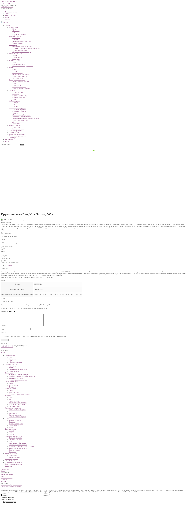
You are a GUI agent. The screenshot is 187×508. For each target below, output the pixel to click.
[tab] (95, 265)
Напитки (12, 67)
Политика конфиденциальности (11, 485)
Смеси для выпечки (19, 34)
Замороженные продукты (17, 108)
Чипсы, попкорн (17, 43)
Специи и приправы (15, 131)
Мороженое (16, 123)
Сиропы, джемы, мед (19, 95)
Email (3, 333)
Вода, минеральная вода (20, 76)
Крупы (14, 32)
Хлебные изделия (14, 101)
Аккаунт (7, 19)
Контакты (8, 17)
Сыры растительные (19, 87)
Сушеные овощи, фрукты (17, 134)
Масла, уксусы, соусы (16, 53)
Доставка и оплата (11, 12)
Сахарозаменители (18, 97)
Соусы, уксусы (17, 57)
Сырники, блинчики (19, 111)
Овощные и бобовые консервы (22, 46)
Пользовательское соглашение (11, 486)
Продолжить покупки (9, 502)
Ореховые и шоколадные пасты (22, 66)
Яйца (14, 83)
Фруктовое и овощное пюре (21, 41)
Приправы (15, 59)
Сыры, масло (16, 85)
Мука (14, 29)
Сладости (12, 90)
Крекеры (15, 102)
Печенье (15, 39)
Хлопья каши (16, 127)
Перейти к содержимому (9, 1)
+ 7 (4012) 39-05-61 (7, 7)
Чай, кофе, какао (17, 78)
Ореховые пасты (14, 60)
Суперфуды (12, 138)
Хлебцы (15, 106)
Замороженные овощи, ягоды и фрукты (25, 118)
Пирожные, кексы (18, 92)
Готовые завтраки (18, 129)
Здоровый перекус (15, 36)
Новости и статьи (10, 15)
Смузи (14, 71)
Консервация (13, 45)
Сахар (14, 99)
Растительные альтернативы (21, 116)
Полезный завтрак (15, 125)
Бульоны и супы (14, 132)
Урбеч (14, 62)
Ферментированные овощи (21, 52)
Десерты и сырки (18, 122)
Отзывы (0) (9, 265)
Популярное (9, 139)
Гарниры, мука (14, 27)
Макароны (15, 31)
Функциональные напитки (21, 74)
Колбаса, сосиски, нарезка (21, 88)
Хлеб (14, 104)
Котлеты (15, 113)
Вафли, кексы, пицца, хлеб (21, 120)
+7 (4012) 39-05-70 (7, 3)
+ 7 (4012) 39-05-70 (7, 347)
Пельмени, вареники (19, 109)
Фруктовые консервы (19, 50)
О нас (6, 14)
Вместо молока (17, 73)
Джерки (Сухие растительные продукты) (26, 48)
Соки (14, 69)
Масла (14, 55)
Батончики (16, 38)
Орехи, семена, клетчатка (17, 136)
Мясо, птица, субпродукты (21, 115)
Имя (3, 329)
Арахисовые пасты (18, 64)
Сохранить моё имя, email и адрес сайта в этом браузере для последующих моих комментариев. (35, 336)
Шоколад (15, 94)
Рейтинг (4, 311)
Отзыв (3, 326)
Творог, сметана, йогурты (20, 81)
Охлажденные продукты (17, 80)
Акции (7, 141)
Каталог (7, 25)
